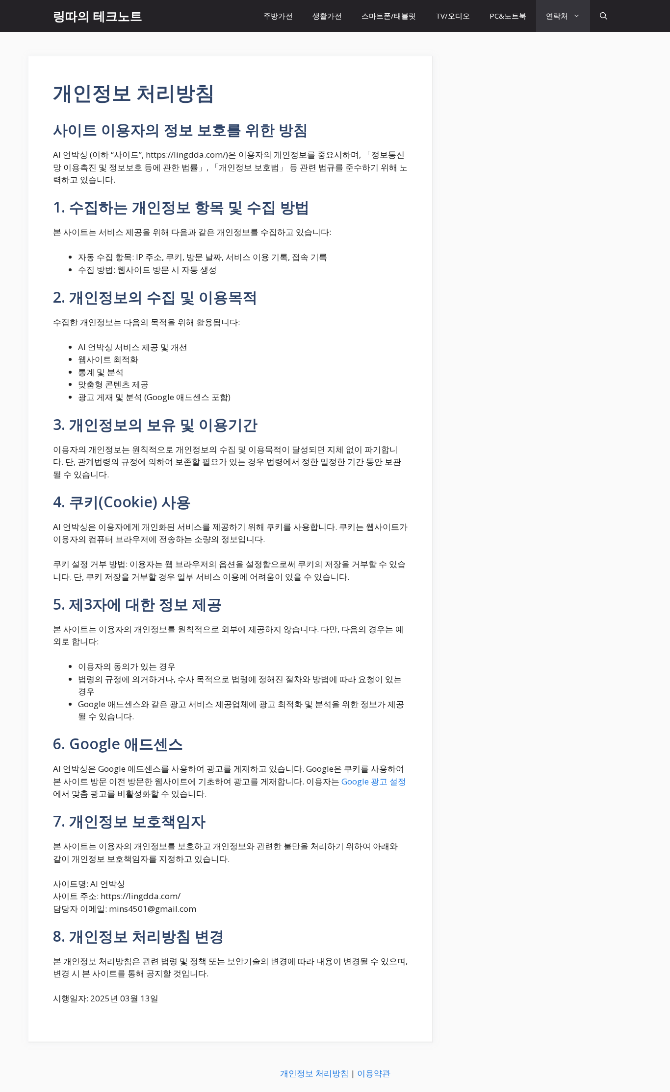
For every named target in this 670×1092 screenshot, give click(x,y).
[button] (603, 16)
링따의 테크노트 (97, 15)
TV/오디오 (453, 16)
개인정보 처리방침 (314, 1073)
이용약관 (373, 1073)
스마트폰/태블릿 (388, 16)
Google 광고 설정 (373, 781)
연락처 (557, 16)
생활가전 (327, 16)
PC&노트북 (508, 16)
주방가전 (278, 16)
